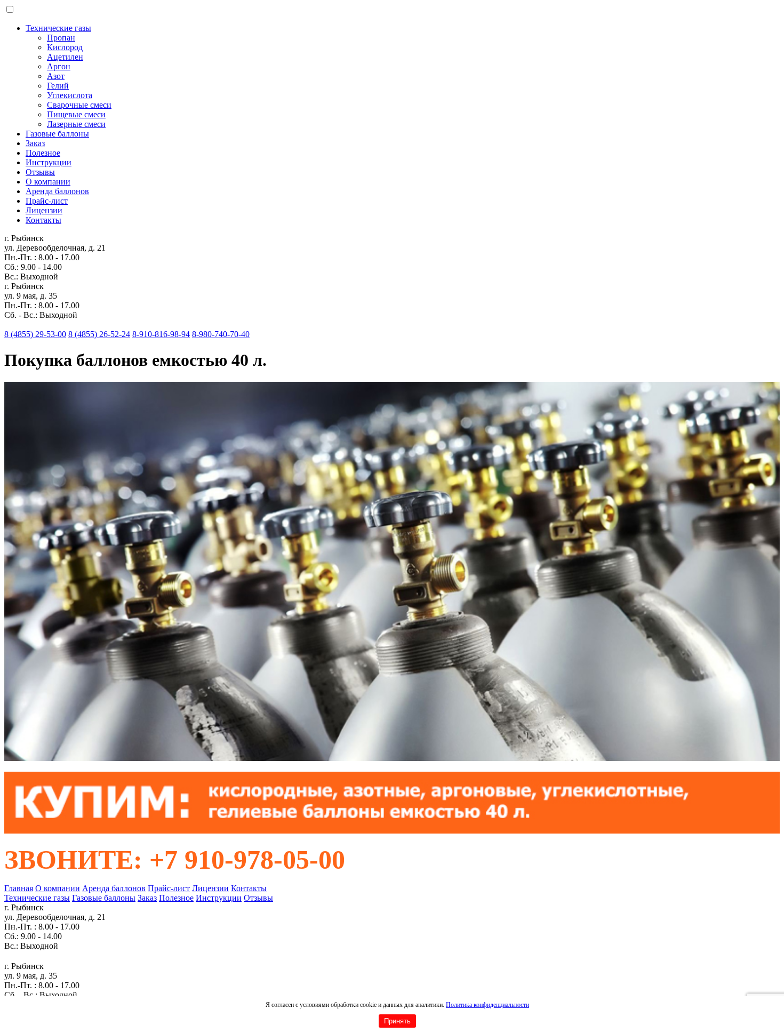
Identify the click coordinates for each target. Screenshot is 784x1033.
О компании (48, 181)
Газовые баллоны (57, 133)
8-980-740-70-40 (221, 334)
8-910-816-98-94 (161, 334)
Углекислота (69, 95)
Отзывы (40, 172)
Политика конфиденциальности (487, 1004)
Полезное (43, 152)
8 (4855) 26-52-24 (99, 334)
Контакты (43, 220)
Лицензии (44, 210)
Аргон (58, 66)
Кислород (65, 47)
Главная (18, 888)
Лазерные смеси (76, 124)
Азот (56, 76)
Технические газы (58, 28)
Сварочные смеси (79, 104)
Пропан (61, 37)
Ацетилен (65, 56)
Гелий (58, 85)
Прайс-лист (47, 200)
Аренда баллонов (57, 191)
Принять (397, 1021)
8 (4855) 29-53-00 (35, 334)
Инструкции (48, 162)
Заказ (35, 143)
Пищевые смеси (76, 114)
